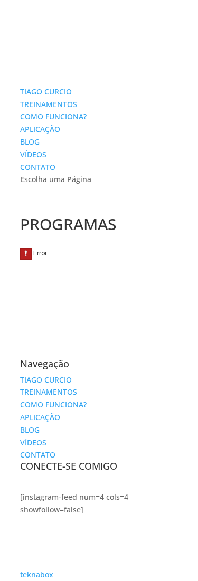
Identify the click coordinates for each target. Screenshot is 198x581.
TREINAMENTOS (48, 104)
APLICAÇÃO (40, 129)
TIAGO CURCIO (46, 92)
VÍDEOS (33, 154)
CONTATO (37, 167)
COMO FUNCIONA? (53, 116)
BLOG (30, 142)
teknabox (36, 574)
